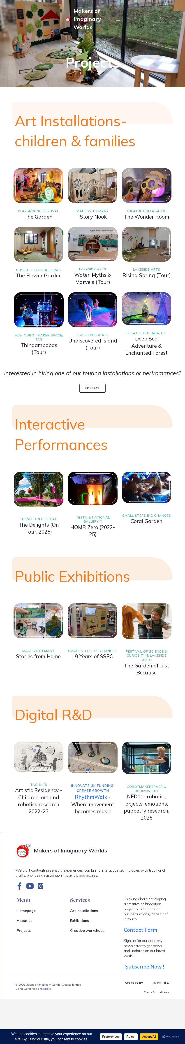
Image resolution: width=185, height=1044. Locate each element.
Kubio (47, 988)
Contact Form (140, 930)
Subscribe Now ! (145, 966)
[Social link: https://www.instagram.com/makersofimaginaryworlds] (42, 886)
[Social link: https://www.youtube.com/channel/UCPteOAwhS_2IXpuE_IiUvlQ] (31, 886)
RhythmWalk (91, 797)
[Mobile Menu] (118, 19)
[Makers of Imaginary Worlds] (68, 19)
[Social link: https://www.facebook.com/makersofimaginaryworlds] (21, 886)
